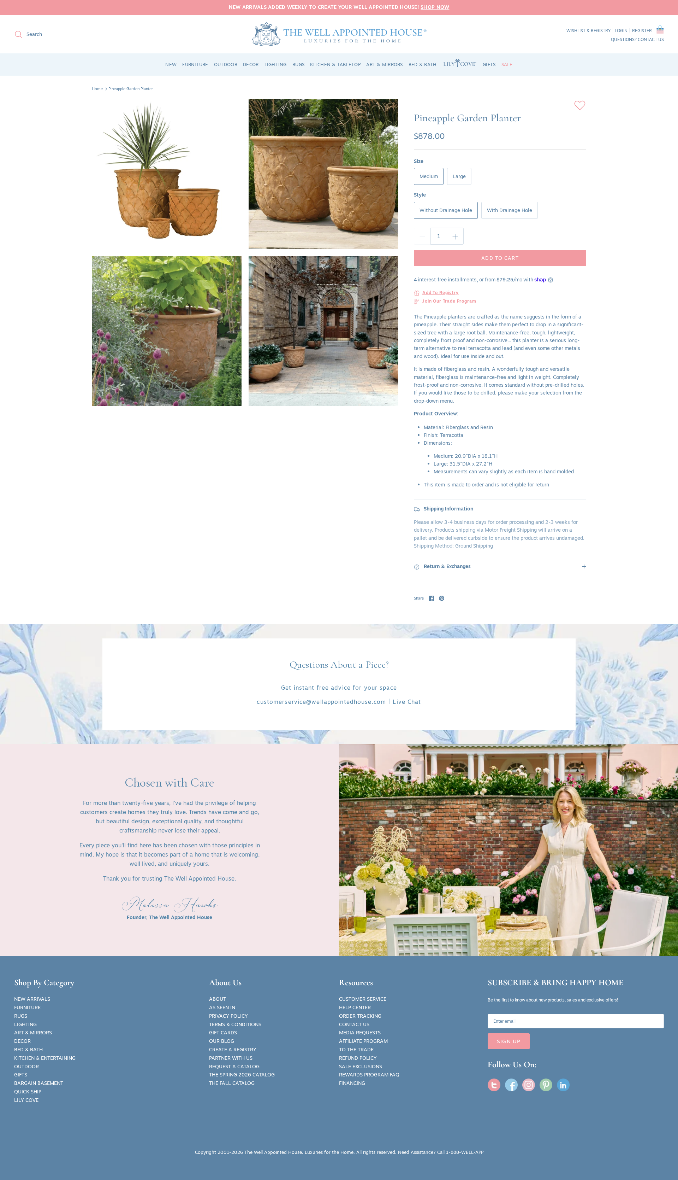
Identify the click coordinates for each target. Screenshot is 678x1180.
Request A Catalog (234, 1066)
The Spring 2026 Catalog (242, 1074)
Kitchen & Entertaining (45, 1058)
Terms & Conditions (235, 1024)
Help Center (355, 1007)
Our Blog (221, 1041)
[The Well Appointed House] (339, 34)
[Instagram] (528, 1085)
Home (97, 89)
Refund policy (358, 1058)
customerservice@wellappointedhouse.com (321, 702)
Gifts (20, 1074)
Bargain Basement (38, 1083)
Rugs (20, 1016)
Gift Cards (223, 1032)
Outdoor (26, 1066)
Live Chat (407, 702)
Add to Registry (440, 293)
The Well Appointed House (273, 1152)
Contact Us (354, 1024)
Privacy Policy (228, 1016)
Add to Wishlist (579, 105)
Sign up (509, 1041)
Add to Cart (499, 258)
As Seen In (222, 1007)
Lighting (25, 1024)
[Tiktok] (563, 1085)
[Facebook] (511, 1085)
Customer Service (362, 999)
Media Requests (360, 1032)
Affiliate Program (363, 1041)
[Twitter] (494, 1085)
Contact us (651, 39)
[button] (660, 30)
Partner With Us (230, 1058)
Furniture (27, 1007)
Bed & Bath (28, 1049)
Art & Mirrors (33, 1032)
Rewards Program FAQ (369, 1074)
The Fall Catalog (232, 1083)
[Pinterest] (546, 1085)
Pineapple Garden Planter (130, 89)
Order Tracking (360, 1016)
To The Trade (356, 1049)
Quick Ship (27, 1091)
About (217, 999)
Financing (352, 1083)
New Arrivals (32, 999)
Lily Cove (26, 1100)
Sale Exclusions (360, 1066)
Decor (22, 1041)
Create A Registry (232, 1049)
